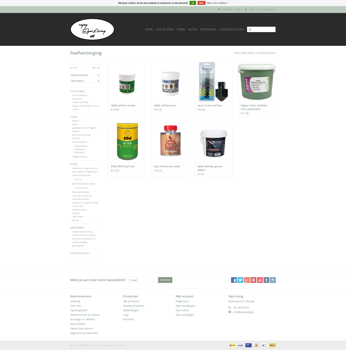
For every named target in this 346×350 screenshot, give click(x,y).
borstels (76, 138)
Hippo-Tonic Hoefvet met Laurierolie (254, 107)
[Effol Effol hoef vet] (127, 142)
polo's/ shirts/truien (81, 175)
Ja (193, 3)
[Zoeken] (248, 30)
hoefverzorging (266, 53)
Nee (201, 3)
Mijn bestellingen (185, 305)
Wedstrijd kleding (80, 192)
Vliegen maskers (80, 156)
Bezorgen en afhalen (82, 319)
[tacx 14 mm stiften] (213, 82)
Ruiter (192, 29)
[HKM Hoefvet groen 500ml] (213, 142)
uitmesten (77, 98)
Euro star (78, 179)
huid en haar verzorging (83, 235)
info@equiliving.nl (244, 312)
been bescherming (81, 134)
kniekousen (77, 206)
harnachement (79, 141)
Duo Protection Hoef (167, 166)
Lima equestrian (81, 188)
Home (149, 29)
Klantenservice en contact (85, 314)
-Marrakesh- (77, 216)
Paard (181, 29)
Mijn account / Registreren (262, 9)
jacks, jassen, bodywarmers (84, 171)
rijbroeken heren (80, 199)
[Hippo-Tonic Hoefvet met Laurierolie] (257, 82)
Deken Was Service (81, 328)
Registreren (182, 301)
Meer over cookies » (217, 3)
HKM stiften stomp (123, 105)
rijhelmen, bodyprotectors (85, 168)
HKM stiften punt (165, 105)
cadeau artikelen (80, 102)
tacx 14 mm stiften (210, 105)
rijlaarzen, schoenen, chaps (85, 202)
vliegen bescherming (82, 231)
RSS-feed (128, 319)
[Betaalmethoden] (232, 345)
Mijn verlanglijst (185, 314)
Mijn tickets (182, 310)
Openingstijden (79, 310)
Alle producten (131, 301)
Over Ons (75, 305)
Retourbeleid (77, 323)
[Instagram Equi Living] (273, 280)
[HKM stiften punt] (170, 82)
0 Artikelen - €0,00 (231, 9)
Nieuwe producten (134, 305)
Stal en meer (165, 29)
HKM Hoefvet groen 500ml (210, 168)
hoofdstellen (79, 152)
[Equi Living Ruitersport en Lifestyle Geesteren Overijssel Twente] (96, 29)
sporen (75, 220)
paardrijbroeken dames (83, 183)
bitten (75, 124)
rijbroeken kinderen (82, 195)
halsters (75, 131)
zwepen (76, 213)
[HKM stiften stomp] (127, 82)
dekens (75, 120)
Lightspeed (119, 345)
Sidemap (75, 301)
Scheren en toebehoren (84, 238)
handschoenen (79, 209)
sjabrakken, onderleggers (84, 127)
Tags (126, 314)
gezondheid (78, 245)
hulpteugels (79, 149)
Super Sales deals (231, 29)
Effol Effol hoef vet (122, 166)
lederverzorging (80, 146)
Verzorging (208, 29)
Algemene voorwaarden (84, 333)
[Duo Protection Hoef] (170, 142)
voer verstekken (80, 95)
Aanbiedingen (131, 310)
